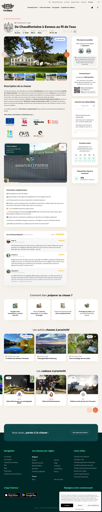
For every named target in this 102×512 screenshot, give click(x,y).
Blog (5, 468)
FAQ (50, 2)
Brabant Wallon (37, 466)
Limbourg (57, 466)
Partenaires (83, 2)
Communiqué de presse (81, 474)
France (34, 476)
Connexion (90, 2)
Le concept (7, 457)
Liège (55, 463)
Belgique (35, 457)
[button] (19, 347)
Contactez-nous (79, 459)
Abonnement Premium (57, 2)
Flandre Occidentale (38, 471)
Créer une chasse (45, 7)
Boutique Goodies (75, 2)
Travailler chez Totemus (81, 457)
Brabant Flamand (37, 463)
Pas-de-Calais (58, 479)
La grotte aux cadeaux (68, 7)
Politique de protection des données (85, 468)
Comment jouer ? (32, 7)
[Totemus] (8, 7)
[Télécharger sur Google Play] (97, 7)
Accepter (67, 505)
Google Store (92, 92)
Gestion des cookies (79, 509)
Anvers (34, 460)
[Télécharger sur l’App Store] (92, 7)
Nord (33, 479)
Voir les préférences (93, 505)
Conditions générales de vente (83, 465)
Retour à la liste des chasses (13, 18)
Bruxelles (35, 469)
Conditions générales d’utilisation (84, 462)
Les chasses (55, 7)
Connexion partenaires (81, 477)
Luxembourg (58, 469)
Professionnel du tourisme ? (13, 474)
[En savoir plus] (81, 51)
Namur (56, 471)
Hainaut (56, 460)
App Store (85, 92)
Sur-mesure (67, 2)
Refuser (80, 505)
